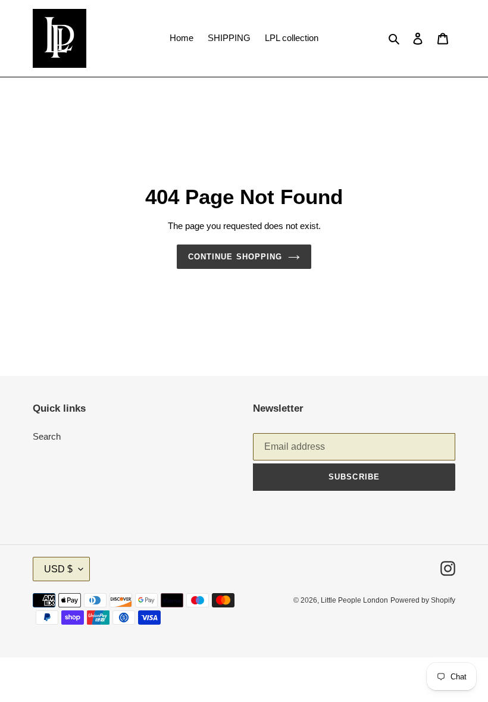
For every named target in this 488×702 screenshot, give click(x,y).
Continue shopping (235, 256)
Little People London (354, 600)
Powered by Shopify (422, 600)
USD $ (58, 569)
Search (47, 436)
